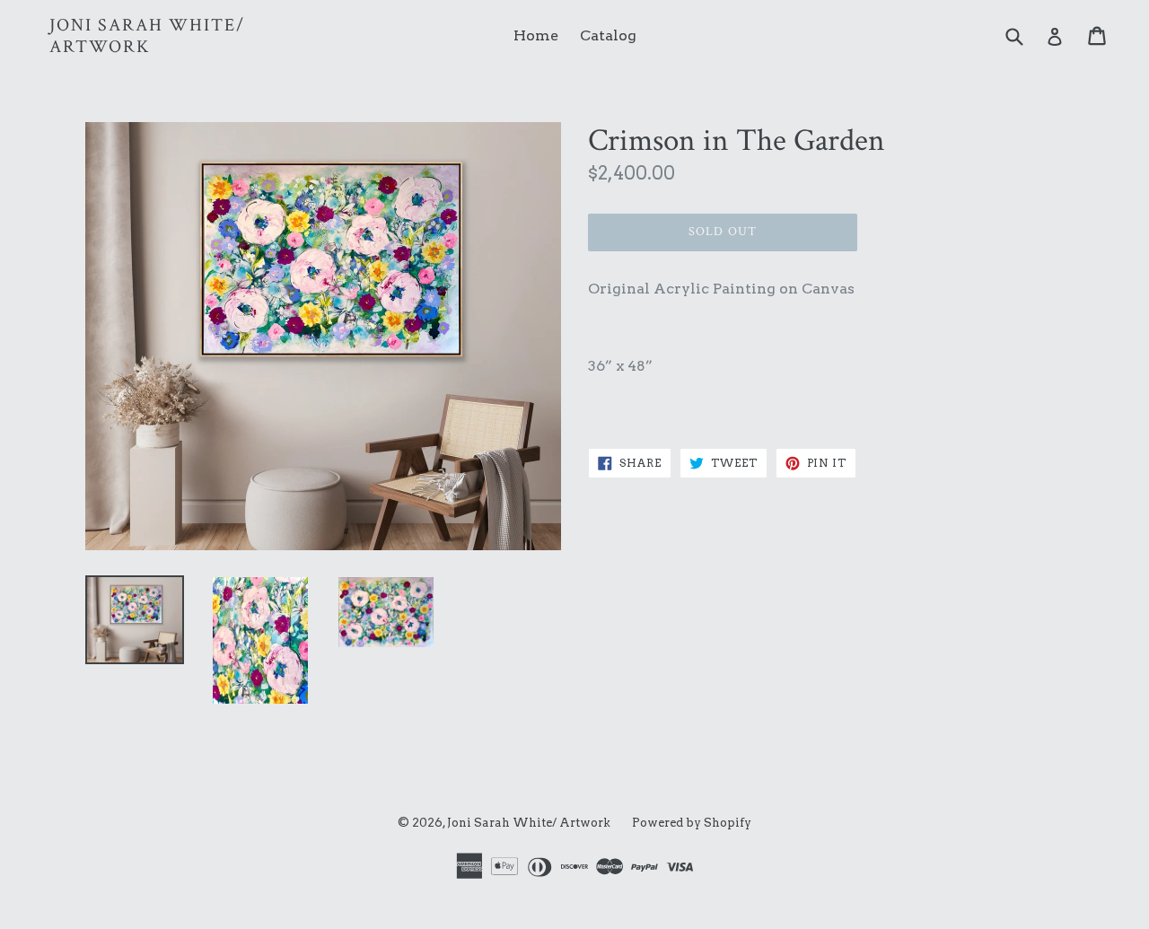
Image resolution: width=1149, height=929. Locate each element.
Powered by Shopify (691, 822)
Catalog (608, 35)
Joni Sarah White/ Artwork (147, 35)
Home (535, 35)
